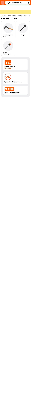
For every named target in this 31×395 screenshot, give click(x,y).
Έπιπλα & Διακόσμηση (11, 15)
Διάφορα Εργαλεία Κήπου (8, 35)
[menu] (2, 3)
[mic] (28, 3)
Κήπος (20, 15)
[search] (8, 3)
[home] (2, 15)
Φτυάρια (22, 34)
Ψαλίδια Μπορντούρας (6, 53)
